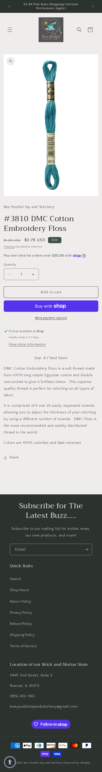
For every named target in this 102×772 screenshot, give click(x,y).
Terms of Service (23, 646)
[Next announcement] (92, 6)
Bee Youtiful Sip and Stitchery (43, 762)
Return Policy (20, 602)
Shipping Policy (22, 635)
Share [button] (14, 457)
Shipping (9, 246)
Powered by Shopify (76, 762)
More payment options (51, 317)
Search (15, 579)
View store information (27, 344)
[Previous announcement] (9, 6)
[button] (9, 29)
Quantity (10, 264)
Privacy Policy (21, 613)
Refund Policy (21, 624)
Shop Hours (19, 590)
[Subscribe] (86, 549)
